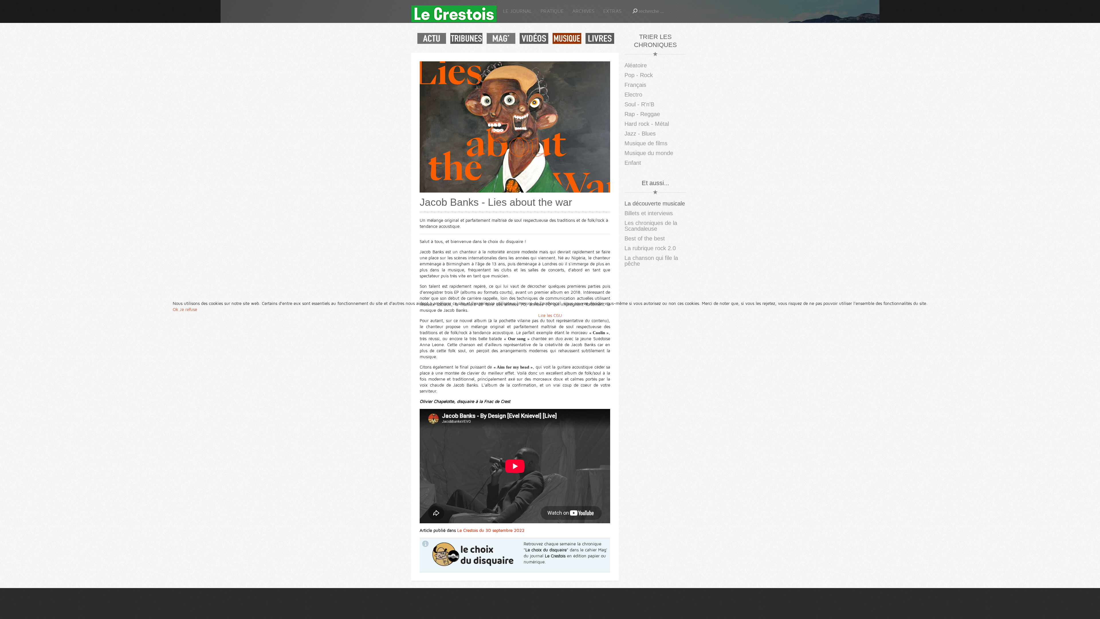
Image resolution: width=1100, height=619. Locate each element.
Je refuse (188, 309)
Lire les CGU (550, 315)
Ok (175, 309)
